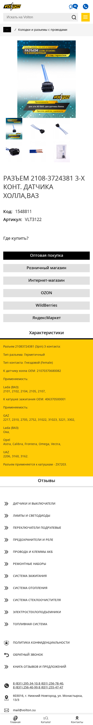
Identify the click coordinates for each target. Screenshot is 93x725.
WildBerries (46, 306)
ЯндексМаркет (46, 318)
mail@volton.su (24, 710)
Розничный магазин (46, 268)
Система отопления (30, 588)
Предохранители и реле (33, 539)
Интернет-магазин (46, 281)
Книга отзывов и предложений (39, 666)
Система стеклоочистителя (37, 600)
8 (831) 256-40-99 (25, 687)
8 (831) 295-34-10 (25, 683)
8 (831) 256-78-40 (50, 683)
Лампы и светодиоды (31, 515)
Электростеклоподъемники (37, 612)
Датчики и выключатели (34, 503)
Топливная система (30, 624)
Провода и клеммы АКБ (33, 551)
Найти (74, 17)
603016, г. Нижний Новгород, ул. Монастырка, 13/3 (48, 698)
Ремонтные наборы (29, 564)
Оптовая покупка (46, 256)
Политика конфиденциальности (41, 642)
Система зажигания (30, 576)
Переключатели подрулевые (37, 527)
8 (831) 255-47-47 (50, 687)
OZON (46, 293)
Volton (14, 6)
